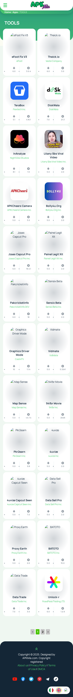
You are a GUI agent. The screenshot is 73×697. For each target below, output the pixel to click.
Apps (15, 12)
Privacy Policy (38, 665)
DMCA (41, 669)
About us (23, 665)
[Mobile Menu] (5, 5)
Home (7, 12)
